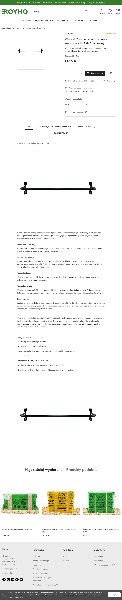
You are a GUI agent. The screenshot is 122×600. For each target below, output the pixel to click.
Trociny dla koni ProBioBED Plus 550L (97, 529)
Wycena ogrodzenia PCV (104, 564)
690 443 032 (100, 2)
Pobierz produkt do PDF (78, 112)
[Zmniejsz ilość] (67, 73)
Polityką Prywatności (48, 592)
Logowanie (98, 556)
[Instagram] (8, 579)
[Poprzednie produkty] (7, 497)
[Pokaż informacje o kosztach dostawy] (92, 91)
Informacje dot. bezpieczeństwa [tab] (54, 126)
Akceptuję (114, 595)
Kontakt (66, 560)
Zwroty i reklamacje (41, 560)
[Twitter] (21, 579)
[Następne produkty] (115, 497)
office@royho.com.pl (10, 568)
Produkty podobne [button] (81, 469)
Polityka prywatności (41, 569)
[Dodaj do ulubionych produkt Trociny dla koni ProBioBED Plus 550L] (118, 479)
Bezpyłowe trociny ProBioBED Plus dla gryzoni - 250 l (19, 530)
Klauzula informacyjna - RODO (45, 584)
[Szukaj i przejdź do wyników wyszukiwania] (86, 11)
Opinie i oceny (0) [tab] (86, 126)
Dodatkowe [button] (100, 550)
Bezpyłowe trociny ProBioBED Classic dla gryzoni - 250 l (61, 530)
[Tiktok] (17, 579)
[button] (30, 51)
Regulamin (37, 564)
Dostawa (36, 556)
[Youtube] (12, 579)
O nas (65, 556)
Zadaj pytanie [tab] (61, 133)
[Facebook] (4, 579)
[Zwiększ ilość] (77, 73)
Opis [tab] (29, 126)
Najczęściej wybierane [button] (43, 469)
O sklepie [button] (68, 550)
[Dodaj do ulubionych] (111, 73)
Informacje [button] (38, 550)
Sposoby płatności (40, 573)
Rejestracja (98, 560)
